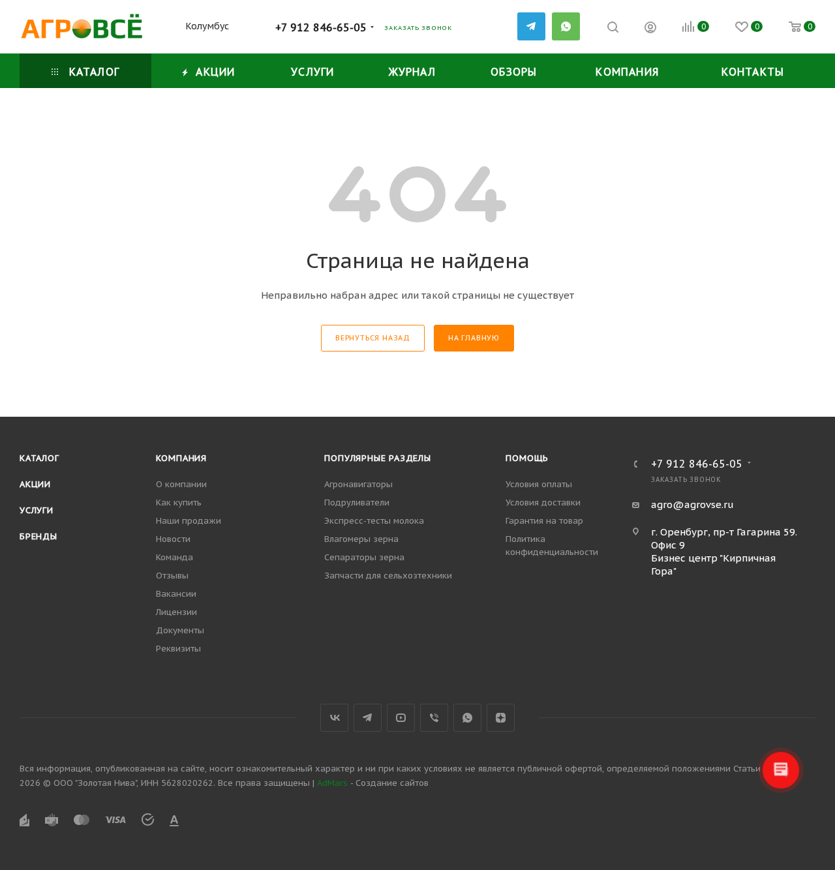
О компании (181, 484)
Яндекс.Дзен (501, 718)
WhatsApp (566, 26)
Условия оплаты (539, 484)
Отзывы (172, 575)
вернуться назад (372, 337)
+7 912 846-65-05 (321, 27)
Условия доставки (543, 502)
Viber (434, 718)
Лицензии (176, 612)
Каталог (39, 458)
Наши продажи (188, 520)
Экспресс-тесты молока (374, 520)
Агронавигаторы (358, 484)
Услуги (36, 510)
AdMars (332, 782)
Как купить (179, 502)
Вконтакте (334, 718)
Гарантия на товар (544, 520)
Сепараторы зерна (364, 557)
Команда (174, 557)
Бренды (38, 536)
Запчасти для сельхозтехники (388, 575)
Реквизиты (178, 648)
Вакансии (176, 593)
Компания (181, 458)
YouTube (401, 718)
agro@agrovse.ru (692, 504)
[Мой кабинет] (650, 29)
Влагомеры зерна (361, 539)
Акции (35, 484)
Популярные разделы (377, 458)
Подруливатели (356, 502)
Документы (180, 630)
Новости (173, 539)
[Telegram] (531, 26)
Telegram (368, 718)
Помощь (527, 458)
